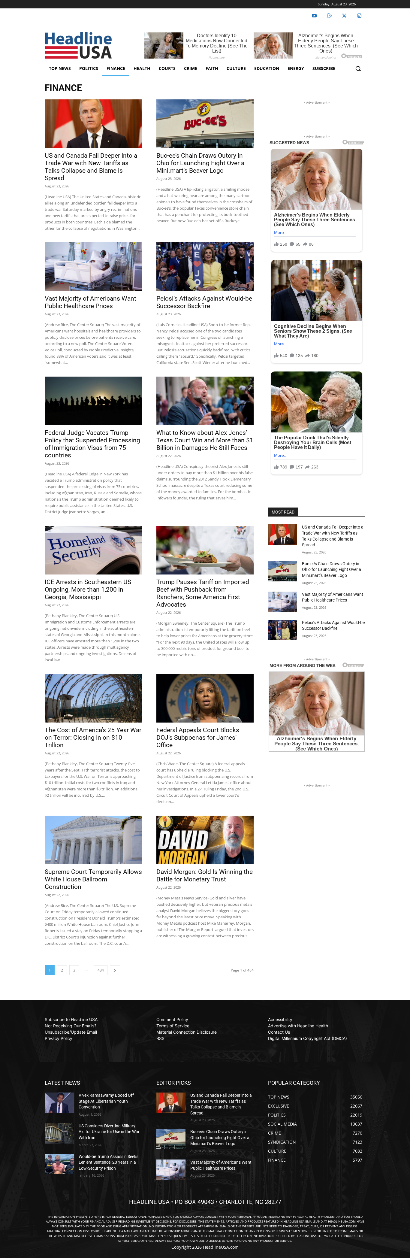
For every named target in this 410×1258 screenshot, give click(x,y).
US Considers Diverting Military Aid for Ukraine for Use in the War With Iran (109, 1131)
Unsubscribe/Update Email (71, 1032)
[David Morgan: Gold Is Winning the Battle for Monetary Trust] (205, 840)
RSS (160, 1038)
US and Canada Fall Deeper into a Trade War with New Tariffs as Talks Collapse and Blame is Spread (91, 167)
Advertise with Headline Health (298, 1025)
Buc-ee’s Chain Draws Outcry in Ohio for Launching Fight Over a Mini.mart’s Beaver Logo (200, 163)
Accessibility (280, 1019)
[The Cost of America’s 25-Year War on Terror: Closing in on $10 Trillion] (93, 698)
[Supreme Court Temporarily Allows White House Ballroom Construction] (93, 840)
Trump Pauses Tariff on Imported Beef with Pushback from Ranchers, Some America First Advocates (202, 593)
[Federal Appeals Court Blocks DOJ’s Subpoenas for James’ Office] (205, 698)
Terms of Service (172, 1025)
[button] (358, 68)
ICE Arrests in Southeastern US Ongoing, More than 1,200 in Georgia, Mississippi (88, 589)
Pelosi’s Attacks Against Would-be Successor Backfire (204, 302)
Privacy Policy (58, 1038)
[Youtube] (314, 16)
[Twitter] (344, 16)
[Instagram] (359, 16)
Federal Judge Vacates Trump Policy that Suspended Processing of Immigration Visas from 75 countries (92, 444)
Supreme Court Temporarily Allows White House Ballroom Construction (93, 879)
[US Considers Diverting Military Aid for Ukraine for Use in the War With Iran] (59, 1133)
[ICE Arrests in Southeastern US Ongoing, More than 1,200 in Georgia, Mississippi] (93, 550)
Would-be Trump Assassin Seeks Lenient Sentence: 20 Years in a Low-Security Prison (108, 1162)
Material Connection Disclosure (186, 1032)
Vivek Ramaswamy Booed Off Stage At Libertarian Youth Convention (106, 1101)
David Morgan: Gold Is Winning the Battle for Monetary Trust (204, 875)
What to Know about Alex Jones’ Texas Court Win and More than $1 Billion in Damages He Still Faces (204, 440)
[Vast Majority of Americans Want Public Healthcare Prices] (93, 266)
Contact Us (279, 1032)
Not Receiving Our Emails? (70, 1025)
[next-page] (115, 970)
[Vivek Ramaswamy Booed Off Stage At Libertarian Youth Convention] (59, 1103)
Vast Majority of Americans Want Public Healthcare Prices (90, 302)
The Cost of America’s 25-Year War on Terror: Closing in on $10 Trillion (93, 737)
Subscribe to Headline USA (71, 1019)
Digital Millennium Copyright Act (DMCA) (307, 1038)
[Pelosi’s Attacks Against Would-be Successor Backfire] (205, 266)
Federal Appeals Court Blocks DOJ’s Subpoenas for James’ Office (197, 737)
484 (101, 970)
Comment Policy (172, 1019)
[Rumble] (329, 16)
